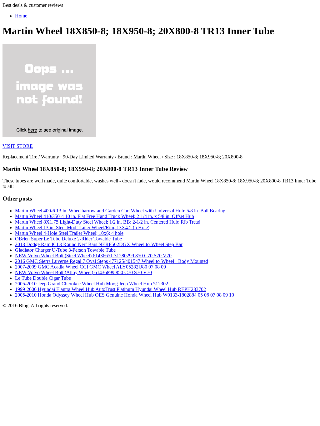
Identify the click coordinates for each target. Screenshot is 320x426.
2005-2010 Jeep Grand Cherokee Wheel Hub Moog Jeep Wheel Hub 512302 (91, 283)
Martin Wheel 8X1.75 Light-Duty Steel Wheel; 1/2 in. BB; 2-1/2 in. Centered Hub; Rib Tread (107, 222)
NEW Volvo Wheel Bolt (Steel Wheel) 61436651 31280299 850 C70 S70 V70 (93, 255)
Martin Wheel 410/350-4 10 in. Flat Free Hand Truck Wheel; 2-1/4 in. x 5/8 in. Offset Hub (104, 216)
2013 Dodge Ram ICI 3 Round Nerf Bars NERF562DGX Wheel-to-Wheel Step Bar (98, 244)
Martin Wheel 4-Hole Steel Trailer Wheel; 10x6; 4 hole (69, 233)
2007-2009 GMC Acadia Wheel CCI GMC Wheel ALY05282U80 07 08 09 (90, 266)
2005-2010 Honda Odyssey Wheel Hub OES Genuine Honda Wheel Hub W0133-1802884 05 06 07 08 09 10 (124, 295)
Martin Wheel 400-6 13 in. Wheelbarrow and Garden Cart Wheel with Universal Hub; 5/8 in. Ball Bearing (120, 210)
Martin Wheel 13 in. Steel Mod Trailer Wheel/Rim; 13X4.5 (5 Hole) (82, 227)
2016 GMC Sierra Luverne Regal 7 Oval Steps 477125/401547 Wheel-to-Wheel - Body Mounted (111, 261)
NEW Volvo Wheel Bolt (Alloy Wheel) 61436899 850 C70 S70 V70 (83, 272)
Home (21, 15)
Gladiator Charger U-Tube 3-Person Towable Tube (65, 250)
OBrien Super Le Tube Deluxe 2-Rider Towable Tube (68, 238)
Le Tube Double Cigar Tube (43, 278)
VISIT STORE (17, 146)
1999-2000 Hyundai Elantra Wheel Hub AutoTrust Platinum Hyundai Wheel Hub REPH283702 (110, 289)
